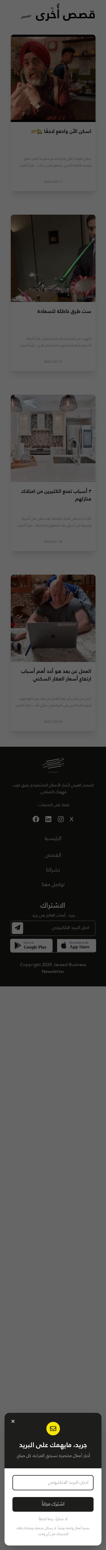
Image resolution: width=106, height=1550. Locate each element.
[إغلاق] (13, 1421)
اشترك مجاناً (53, 1504)
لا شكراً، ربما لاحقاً (53, 1519)
